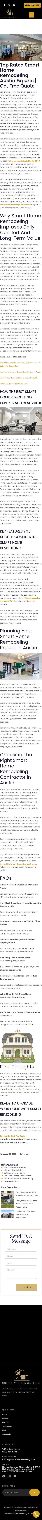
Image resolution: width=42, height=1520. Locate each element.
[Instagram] (9, 1476)
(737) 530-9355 (9, 1452)
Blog (4, 1430)
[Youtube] (15, 1476)
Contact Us (6, 1434)
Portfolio (5, 1422)
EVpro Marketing (20, 1513)
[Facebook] (3, 1476)
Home (4, 1414)
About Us (5, 1418)
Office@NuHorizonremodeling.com (18, 1459)
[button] (31, 15)
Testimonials (7, 1426)
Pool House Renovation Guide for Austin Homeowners (26, 1214)
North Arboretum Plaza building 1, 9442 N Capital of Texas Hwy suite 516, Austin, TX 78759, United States (21, 1469)
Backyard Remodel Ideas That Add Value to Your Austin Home (26, 1204)
